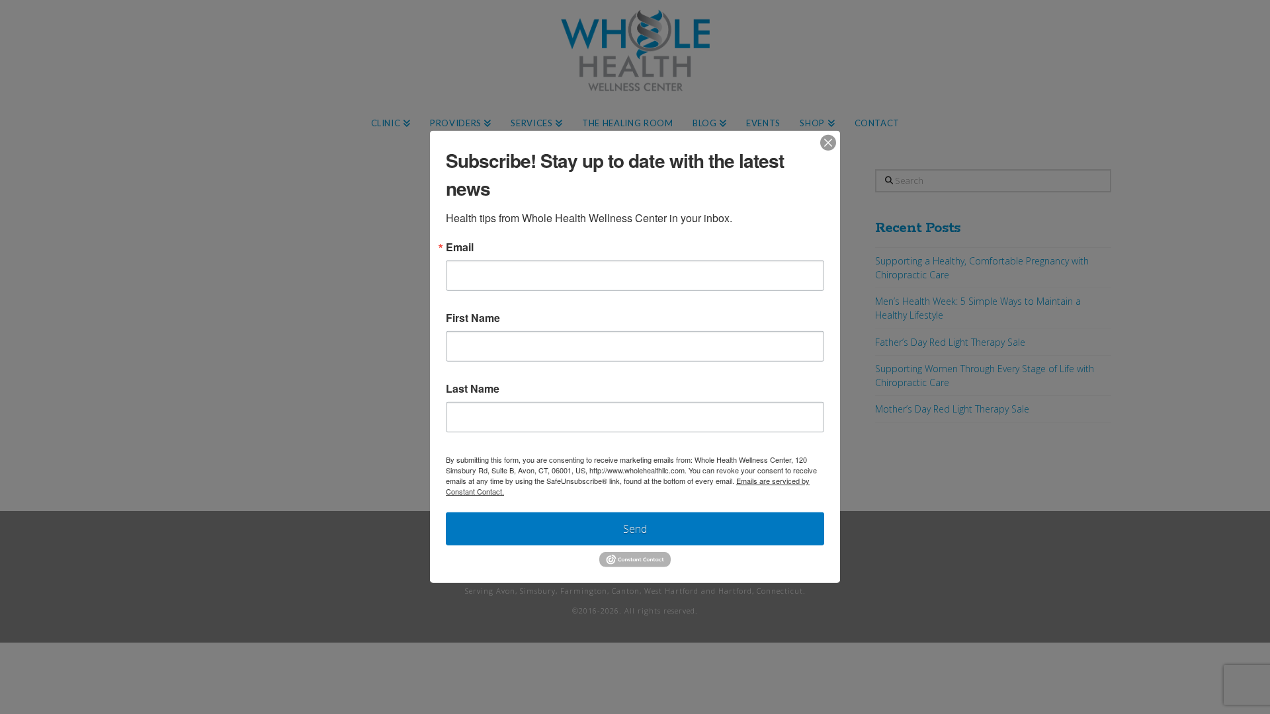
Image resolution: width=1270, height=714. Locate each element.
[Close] (828, 143)
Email (460, 247)
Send (635, 529)
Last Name (472, 388)
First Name (473, 318)
